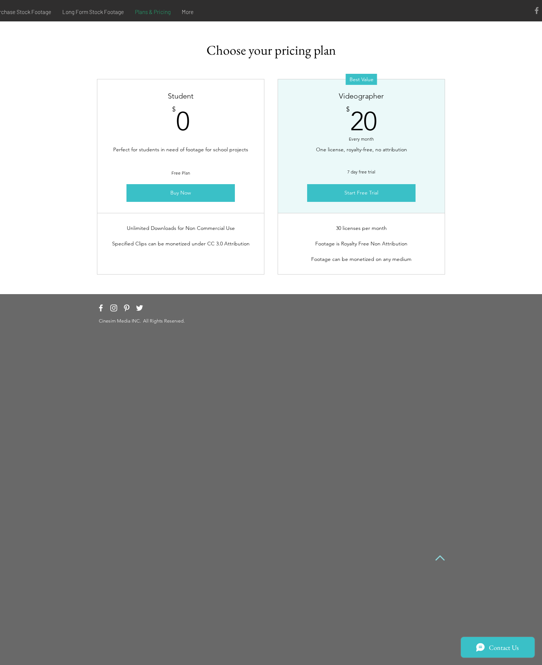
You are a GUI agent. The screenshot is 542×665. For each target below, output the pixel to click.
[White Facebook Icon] (100, 308)
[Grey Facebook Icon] (536, 10)
